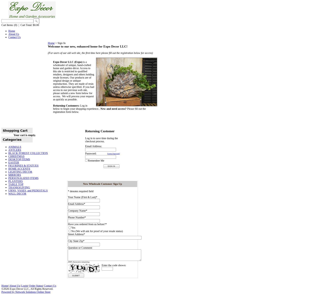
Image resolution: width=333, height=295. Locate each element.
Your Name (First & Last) (82, 197)
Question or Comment (80, 247)
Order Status (36, 285)
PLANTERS (15, 181)
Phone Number (76, 217)
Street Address (76, 234)
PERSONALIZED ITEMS (23, 178)
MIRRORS (14, 174)
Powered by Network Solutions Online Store (25, 291)
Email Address (76, 203)
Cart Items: (7, 25)
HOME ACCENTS (19, 168)
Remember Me (96, 160)
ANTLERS (14, 150)
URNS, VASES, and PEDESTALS (28, 190)
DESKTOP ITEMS (19, 159)
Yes (73, 227)
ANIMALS (14, 146)
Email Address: (93, 146)
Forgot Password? (113, 154)
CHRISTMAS (16, 156)
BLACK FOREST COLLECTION (28, 153)
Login (24, 285)
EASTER (13, 162)
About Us (13, 34)
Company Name (77, 210)
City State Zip (75, 241)
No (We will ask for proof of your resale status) (97, 231)
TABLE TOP (15, 184)
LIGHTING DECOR (20, 171)
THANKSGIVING (19, 187)
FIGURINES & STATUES (23, 165)
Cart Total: (26, 25)
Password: (90, 153)
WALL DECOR (17, 193)
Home (11, 30)
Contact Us (14, 37)
